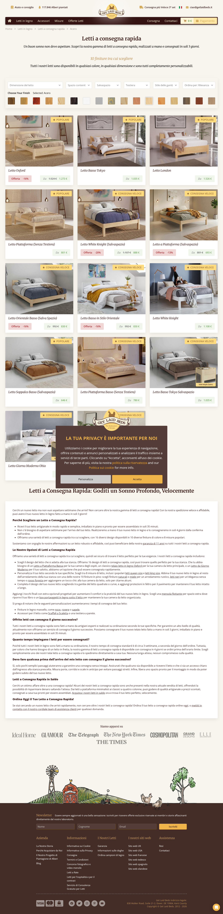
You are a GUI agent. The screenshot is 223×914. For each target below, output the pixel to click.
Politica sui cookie (101, 468)
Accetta (137, 479)
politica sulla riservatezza (129, 463)
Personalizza (85, 479)
